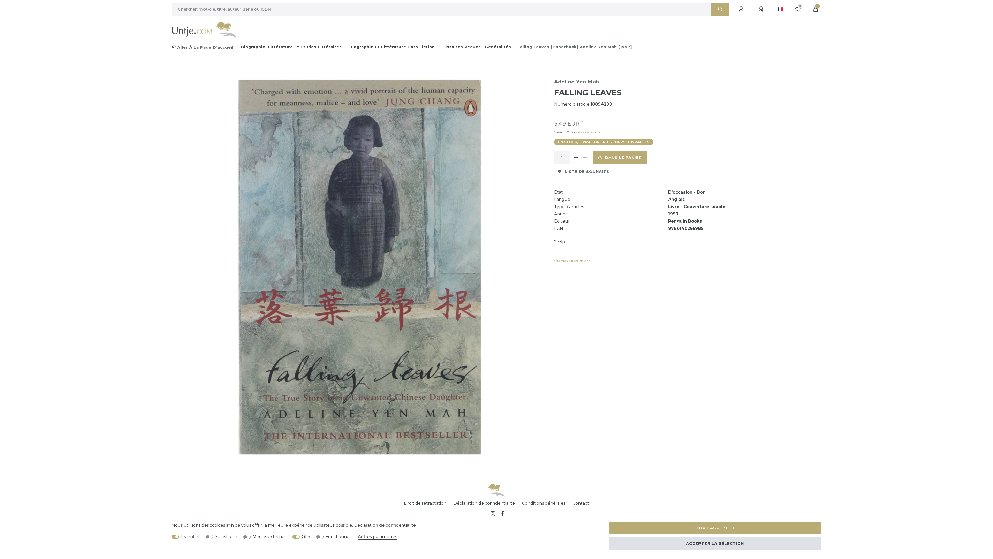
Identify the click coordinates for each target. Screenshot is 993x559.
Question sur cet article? (572, 261)
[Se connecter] (741, 9)
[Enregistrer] (761, 9)
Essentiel (190, 536)
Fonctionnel (338, 536)
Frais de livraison (589, 132)
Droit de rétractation (425, 503)
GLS (306, 536)
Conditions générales (543, 503)
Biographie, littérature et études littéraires (291, 47)
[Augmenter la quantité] (576, 157)
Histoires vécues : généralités (476, 47)
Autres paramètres (377, 536)
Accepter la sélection (715, 543)
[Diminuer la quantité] (585, 157)
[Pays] (780, 9)
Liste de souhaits (587, 171)
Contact (581, 503)
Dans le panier (623, 157)
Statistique (226, 536)
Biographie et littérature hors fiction (391, 47)
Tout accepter (715, 528)
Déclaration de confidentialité (484, 503)
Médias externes (269, 536)
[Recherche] (720, 9)
